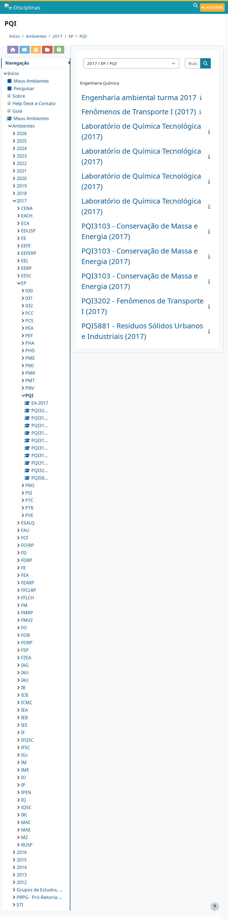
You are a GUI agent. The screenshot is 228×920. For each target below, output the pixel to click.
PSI (28, 493)
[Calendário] (36, 50)
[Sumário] (202, 97)
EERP (26, 268)
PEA (29, 328)
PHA (29, 343)
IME (25, 770)
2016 (22, 852)
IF (23, 732)
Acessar (214, 7)
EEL (24, 261)
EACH (27, 216)
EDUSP (28, 231)
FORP (27, 643)
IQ (23, 800)
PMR (30, 373)
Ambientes (36, 36)
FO (24, 628)
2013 (22, 875)
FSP (25, 650)
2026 (22, 133)
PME (30, 358)
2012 (22, 882)
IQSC (26, 807)
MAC (26, 822)
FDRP (26, 560)
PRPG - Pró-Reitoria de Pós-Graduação (41, 897)
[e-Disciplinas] (22, 7)
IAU (25, 673)
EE (23, 238)
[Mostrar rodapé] (214, 906)
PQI (83, 36)
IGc (24, 755)
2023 (22, 156)
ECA (25, 223)
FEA (25, 575)
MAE (26, 830)
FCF (24, 538)
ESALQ (28, 523)
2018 (22, 193)
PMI (29, 366)
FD (24, 553)
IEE (24, 725)
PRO (29, 485)
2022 (22, 163)
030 (29, 291)
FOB (25, 635)
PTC (29, 500)
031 (29, 298)
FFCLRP (28, 590)
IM (24, 762)
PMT (30, 380)
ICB (24, 695)
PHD (30, 351)
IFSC (25, 747)
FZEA (26, 658)
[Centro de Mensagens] (24, 50)
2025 (22, 141)
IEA (24, 710)
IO (23, 777)
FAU (25, 530)
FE (23, 568)
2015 (22, 860)
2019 (22, 186)
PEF (29, 336)
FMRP (27, 613)
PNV (29, 388)
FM (24, 605)
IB (23, 688)
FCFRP (27, 545)
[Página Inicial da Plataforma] (12, 50)
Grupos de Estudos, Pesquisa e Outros (41, 890)
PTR (29, 508)
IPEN (26, 792)
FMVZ (27, 620)
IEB (24, 717)
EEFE (26, 246)
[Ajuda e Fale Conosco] (59, 50)
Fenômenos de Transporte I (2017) (138, 111)
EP (71, 36)
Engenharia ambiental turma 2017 (139, 97)
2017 (58, 36)
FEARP (27, 583)
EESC (26, 276)
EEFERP (28, 253)
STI (20, 905)
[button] (195, 7)
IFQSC (27, 740)
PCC (29, 313)
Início (14, 36)
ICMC (26, 702)
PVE (29, 515)
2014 (22, 867)
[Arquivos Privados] (47, 50)
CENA (27, 208)
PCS (29, 321)
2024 (22, 148)
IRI (24, 815)
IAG (25, 665)
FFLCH (27, 598)
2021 (22, 171)
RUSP (27, 845)
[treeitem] (35, 489)
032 (29, 306)
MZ (24, 837)
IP (23, 785)
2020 (22, 178)
